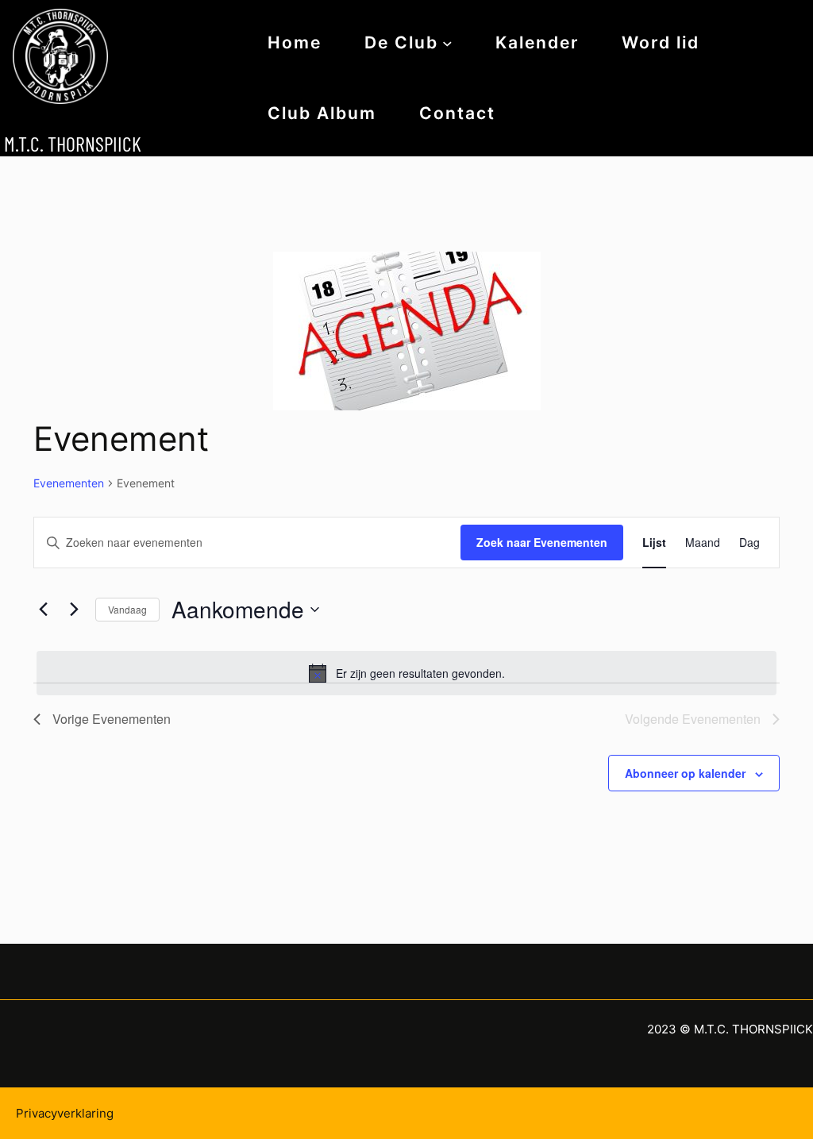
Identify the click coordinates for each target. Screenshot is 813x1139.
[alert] (406, 673)
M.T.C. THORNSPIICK (72, 143)
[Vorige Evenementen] (42, 609)
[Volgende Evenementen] (73, 609)
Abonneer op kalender (685, 773)
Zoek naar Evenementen (541, 542)
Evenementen (68, 483)
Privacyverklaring (65, 1113)
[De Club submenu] (447, 42)
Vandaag (127, 609)
